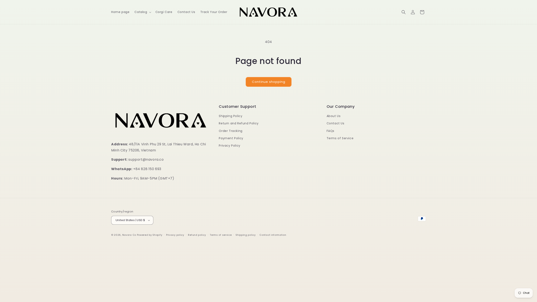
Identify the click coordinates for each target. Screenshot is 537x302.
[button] (142, 12)
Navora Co (129, 235)
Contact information (272, 235)
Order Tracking (230, 131)
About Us (334, 116)
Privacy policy (175, 235)
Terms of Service (340, 138)
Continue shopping (268, 81)
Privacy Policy (229, 145)
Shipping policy (246, 235)
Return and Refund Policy (238, 123)
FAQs (330, 131)
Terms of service (221, 235)
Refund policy (197, 235)
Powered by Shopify (149, 235)
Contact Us (335, 123)
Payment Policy (231, 138)
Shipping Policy (230, 116)
